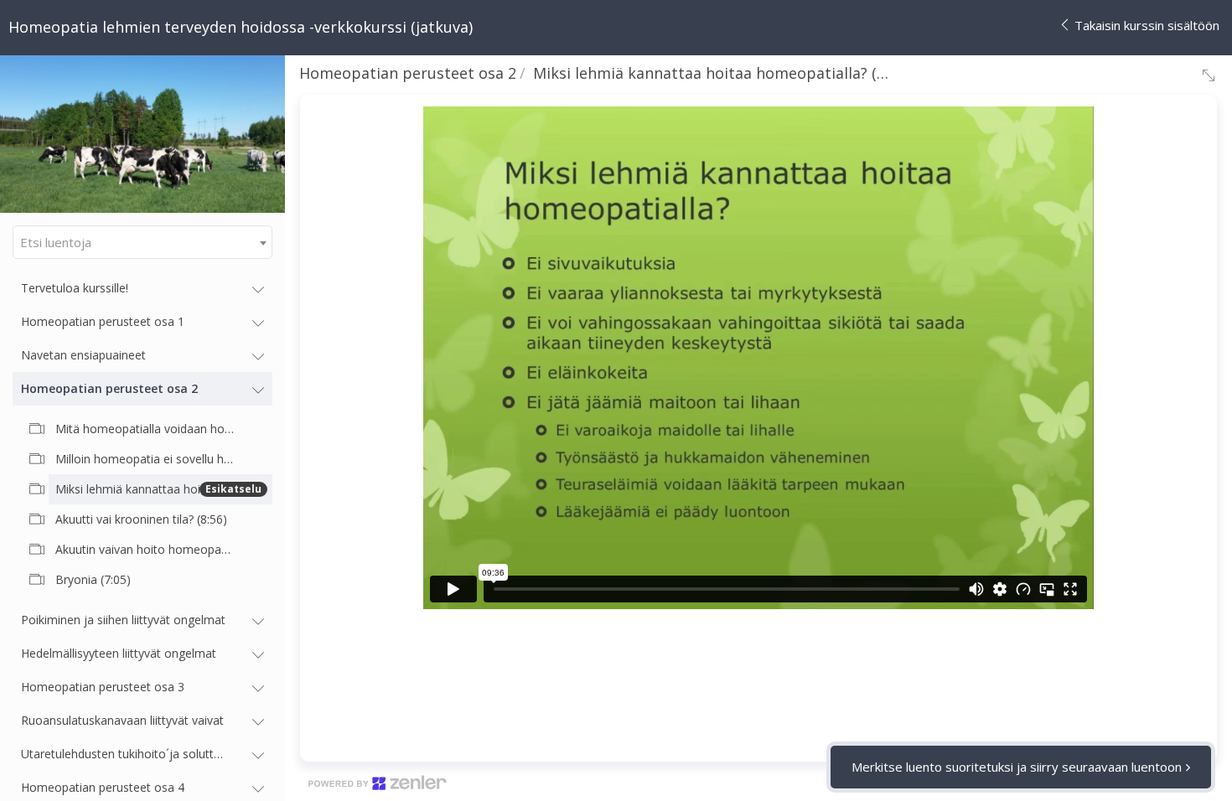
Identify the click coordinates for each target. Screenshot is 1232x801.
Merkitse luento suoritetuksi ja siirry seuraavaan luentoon (1017, 766)
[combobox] (142, 242)
